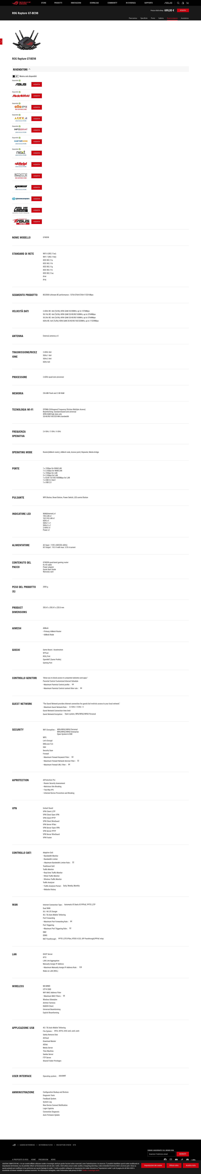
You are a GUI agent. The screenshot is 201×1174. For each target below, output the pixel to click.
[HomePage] (14, 1145)
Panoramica (133, 18)
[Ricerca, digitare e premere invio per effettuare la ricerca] (178, 2)
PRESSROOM (43, 1159)
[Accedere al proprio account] (182, 3)
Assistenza (185, 18)
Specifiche (144, 18)
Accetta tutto (191, 1165)
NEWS (53, 1159)
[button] (182, 1154)
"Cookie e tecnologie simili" (90, 1170)
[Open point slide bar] (1, 42)
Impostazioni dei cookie (153, 1165)
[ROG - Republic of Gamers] (21, 3)
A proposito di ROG (20, 1159)
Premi (153, 18)
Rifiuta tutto (173, 1165)
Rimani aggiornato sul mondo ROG (161, 1150)
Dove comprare (172, 18)
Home (33, 1159)
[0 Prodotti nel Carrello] (187, 3)
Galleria (161, 18)
